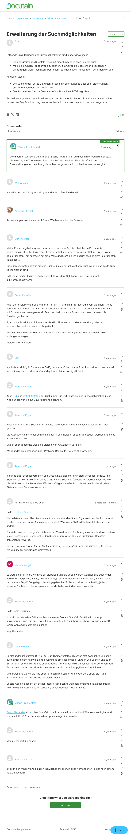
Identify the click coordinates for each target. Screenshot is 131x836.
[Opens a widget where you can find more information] (119, 830)
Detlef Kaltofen (23, 295)
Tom (17, 41)
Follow (113, 34)
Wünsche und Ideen (57, 18)
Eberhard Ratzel (24, 759)
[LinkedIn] (17, 114)
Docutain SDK (68, 829)
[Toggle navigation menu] (118, 5)
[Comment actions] (118, 145)
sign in (17, 787)
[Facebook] (8, 114)
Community (37, 18)
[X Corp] (12, 114)
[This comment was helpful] (121, 181)
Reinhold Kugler (24, 386)
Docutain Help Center (17, 18)
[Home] (20, 6)
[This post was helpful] (121, 42)
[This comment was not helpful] (121, 191)
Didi (17, 357)
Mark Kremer (22, 238)
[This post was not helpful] (121, 52)
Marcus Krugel (23, 565)
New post (66, 805)
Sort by (119, 131)
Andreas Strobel (24, 210)
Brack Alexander (24, 601)
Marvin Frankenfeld (29, 147)
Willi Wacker (21, 182)
